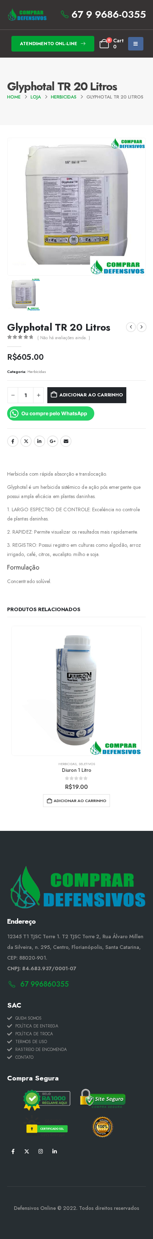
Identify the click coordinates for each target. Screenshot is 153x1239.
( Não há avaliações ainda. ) (63, 338)
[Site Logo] (27, 14)
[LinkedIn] (54, 1151)
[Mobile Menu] (135, 43)
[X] (27, 1151)
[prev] (131, 327)
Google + (52, 441)
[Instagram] (41, 1151)
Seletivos (87, 764)
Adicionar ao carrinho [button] (80, 800)
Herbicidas (36, 371)
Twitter (26, 441)
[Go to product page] (76, 690)
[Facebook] (13, 1151)
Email (66, 441)
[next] (142, 327)
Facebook (13, 441)
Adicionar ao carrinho (91, 394)
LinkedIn (39, 441)
